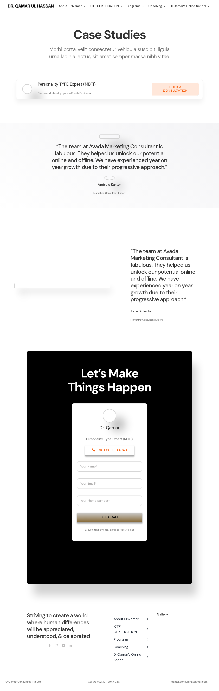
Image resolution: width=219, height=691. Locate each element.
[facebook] (49, 645)
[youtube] (63, 645)
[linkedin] (70, 645)
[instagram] (56, 645)
